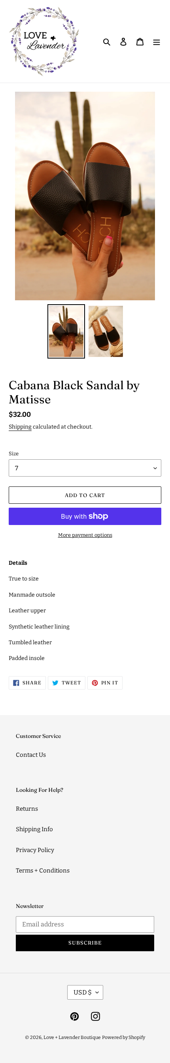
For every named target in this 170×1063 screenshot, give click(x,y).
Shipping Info (34, 829)
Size (14, 454)
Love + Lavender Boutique (72, 1037)
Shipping (20, 426)
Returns (27, 808)
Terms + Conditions (43, 870)
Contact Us (31, 754)
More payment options (85, 535)
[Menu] (156, 41)
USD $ (83, 992)
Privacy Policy (35, 850)
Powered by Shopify (123, 1037)
